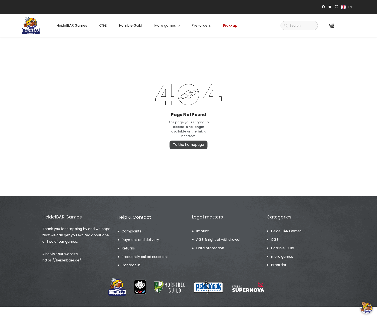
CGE (274, 239)
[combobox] (346, 7)
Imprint (202, 231)
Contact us (131, 265)
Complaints (131, 231)
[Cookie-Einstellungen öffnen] (366, 307)
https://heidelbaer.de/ (61, 260)
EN (350, 7)
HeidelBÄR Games (286, 231)
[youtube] (330, 7)
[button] (331, 25)
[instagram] (336, 7)
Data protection (210, 248)
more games (282, 256)
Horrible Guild (282, 248)
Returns (128, 248)
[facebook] (323, 7)
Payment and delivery (140, 239)
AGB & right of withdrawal (218, 239)
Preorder (278, 264)
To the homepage (188, 144)
